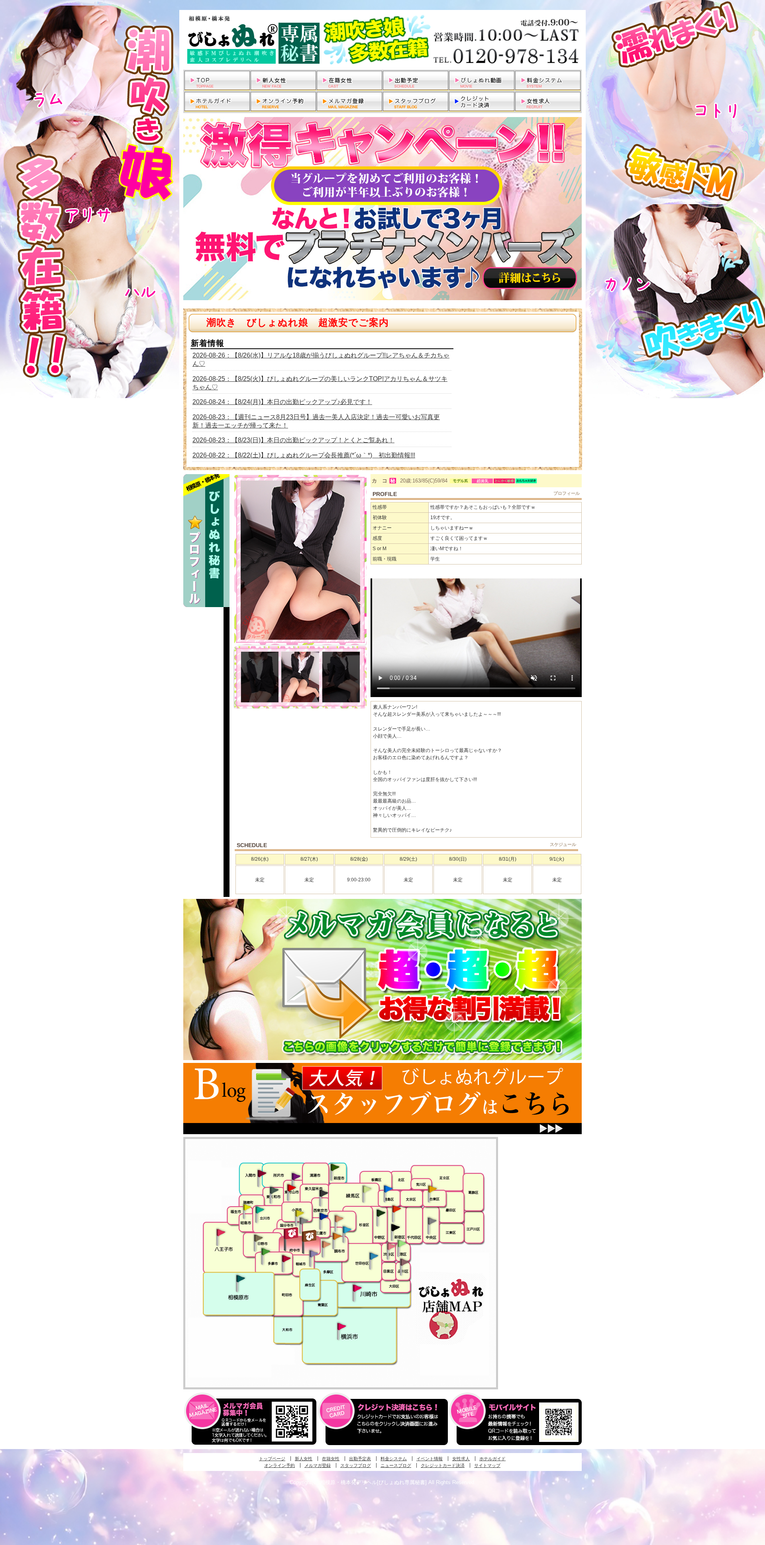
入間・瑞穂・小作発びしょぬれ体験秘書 (262, 1173)
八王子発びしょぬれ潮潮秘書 (221, 1232)
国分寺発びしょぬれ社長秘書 (299, 1213)
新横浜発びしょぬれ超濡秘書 (342, 1326)
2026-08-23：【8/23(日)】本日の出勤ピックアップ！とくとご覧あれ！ (293, 440)
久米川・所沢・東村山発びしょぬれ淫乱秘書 (291, 1188)
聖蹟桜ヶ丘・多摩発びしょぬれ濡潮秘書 (286, 1258)
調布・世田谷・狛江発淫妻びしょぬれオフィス (326, 1244)
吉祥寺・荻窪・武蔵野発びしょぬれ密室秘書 (339, 1218)
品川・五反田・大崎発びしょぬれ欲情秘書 (404, 1262)
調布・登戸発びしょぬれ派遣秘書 (347, 1230)
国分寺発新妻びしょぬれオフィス (304, 1222)
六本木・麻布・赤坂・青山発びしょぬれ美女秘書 (402, 1244)
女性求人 (461, 1458)
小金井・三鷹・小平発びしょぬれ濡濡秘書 (324, 1216)
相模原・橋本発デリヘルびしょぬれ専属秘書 (382, 40)
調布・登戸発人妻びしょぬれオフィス (337, 1236)
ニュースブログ (396, 1465)
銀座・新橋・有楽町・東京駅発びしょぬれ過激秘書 (432, 1221)
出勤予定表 (360, 1458)
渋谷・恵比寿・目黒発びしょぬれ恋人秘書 (391, 1246)
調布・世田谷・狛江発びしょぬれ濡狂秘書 (373, 1256)
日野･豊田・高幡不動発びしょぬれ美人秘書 (259, 1238)
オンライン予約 (279, 1465)
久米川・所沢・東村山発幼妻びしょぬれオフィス (296, 1176)
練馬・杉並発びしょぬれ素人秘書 (367, 1189)
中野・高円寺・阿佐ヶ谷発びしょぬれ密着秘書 (381, 1213)
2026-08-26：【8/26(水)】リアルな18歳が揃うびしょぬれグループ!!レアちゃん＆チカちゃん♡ (320, 359)
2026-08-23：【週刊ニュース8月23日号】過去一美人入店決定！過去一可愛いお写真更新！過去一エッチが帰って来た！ (316, 421)
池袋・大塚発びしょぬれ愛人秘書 (388, 1188)
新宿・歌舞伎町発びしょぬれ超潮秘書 (396, 1209)
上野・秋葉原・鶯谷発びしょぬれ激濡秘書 (432, 1188)
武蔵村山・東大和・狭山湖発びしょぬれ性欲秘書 (274, 1190)
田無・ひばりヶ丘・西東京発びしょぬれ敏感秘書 (324, 1193)
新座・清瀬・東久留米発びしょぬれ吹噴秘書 (335, 1167)
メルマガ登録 (317, 1465)
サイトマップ (487, 1465)
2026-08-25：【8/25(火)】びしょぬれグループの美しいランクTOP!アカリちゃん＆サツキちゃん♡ (319, 383)
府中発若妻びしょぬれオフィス (310, 1236)
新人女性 (303, 1458)
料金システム (394, 1458)
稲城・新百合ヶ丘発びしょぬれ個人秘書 (313, 1254)
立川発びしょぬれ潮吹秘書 (260, 1211)
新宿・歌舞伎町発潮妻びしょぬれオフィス (395, 1228)
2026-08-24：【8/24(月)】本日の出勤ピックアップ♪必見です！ (282, 401)
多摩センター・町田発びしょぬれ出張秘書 (265, 1252)
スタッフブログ (355, 1465)
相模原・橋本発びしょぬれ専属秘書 (241, 1278)
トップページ (272, 1458)
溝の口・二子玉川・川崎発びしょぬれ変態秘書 (357, 1287)
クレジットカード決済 (443, 1465)
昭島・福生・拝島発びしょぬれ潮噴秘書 (247, 1207)
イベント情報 (429, 1458)
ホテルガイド (492, 1458)
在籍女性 (330, 1458)
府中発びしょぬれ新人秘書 (292, 1233)
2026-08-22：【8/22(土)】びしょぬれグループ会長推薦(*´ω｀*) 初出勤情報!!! (303, 455)
